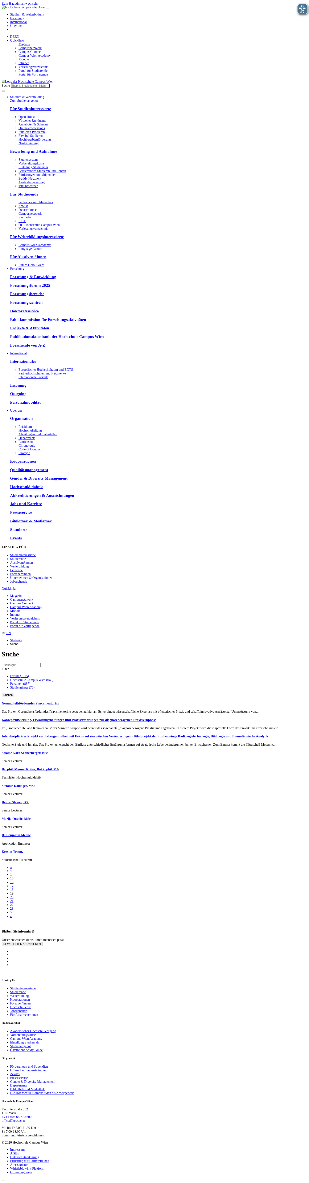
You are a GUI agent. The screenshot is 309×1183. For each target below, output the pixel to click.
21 (11, 901)
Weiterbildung (19, 566)
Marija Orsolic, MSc (16, 818)
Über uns (16, 25)
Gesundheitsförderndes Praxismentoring (30, 703)
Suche (6, 85)
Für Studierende (24, 194)
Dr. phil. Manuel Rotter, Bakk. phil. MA (30, 769)
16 (11, 882)
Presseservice (21, 512)
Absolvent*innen (21, 562)
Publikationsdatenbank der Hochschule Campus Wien (57, 336)
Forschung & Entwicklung (33, 277)
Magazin (24, 44)
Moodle (23, 59)
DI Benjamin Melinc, (17, 835)
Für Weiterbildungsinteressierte (37, 237)
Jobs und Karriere (26, 504)
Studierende (18, 559)
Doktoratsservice (24, 311)
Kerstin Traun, (12, 851)
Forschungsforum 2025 (30, 285)
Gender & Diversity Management (38, 478)
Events (16, 538)
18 (11, 889)
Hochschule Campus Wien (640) (31, 680)
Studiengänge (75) (22, 687)
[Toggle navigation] (47, 8)
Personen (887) (20, 683)
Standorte (18, 529)
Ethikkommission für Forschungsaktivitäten (48, 319)
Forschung (17, 18)
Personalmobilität (25, 402)
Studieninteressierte (23, 555)
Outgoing (18, 393)
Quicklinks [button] (17, 40)
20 (11, 897)
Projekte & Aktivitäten (29, 328)
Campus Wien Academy (34, 55)
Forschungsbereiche (27, 294)
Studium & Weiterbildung (27, 14)
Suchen (8, 694)
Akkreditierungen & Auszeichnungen (42, 495)
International (18, 22)
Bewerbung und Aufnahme (33, 151)
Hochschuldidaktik (26, 487)
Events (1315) (19, 676)
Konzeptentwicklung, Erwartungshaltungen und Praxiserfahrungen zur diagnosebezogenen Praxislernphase (79, 720)
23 (11, 908)
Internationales (23, 361)
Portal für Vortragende (33, 74)
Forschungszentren (26, 302)
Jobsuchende (18, 581)
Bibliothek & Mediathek (31, 521)
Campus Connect (29, 51)
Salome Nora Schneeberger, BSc (25, 753)
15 (11, 878)
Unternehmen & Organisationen (31, 577)
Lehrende (16, 570)
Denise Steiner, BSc (15, 802)
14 (11, 874)
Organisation (21, 418)
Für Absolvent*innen (28, 256)
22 (11, 904)
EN (17, 36)
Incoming (18, 385)
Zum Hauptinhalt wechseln (20, 3)
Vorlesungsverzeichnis (33, 67)
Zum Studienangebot (24, 100)
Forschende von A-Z (27, 345)
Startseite (16, 640)
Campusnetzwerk (30, 48)
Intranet (23, 63)
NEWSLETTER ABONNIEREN (22, 944)
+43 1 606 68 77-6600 (17, 1117)
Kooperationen (23, 461)
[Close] (3, 1180)
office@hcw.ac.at (13, 1120)
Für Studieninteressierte (30, 109)
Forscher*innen (20, 574)
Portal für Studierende (33, 70)
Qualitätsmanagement (29, 470)
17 (11, 886)
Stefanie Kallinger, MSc (18, 786)
